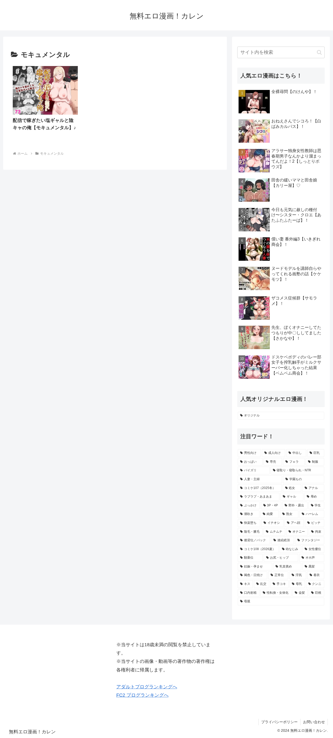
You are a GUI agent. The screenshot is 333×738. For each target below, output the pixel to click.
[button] (319, 52)
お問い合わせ (314, 722)
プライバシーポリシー (279, 722)
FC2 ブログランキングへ (142, 695)
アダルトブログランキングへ (146, 686)
